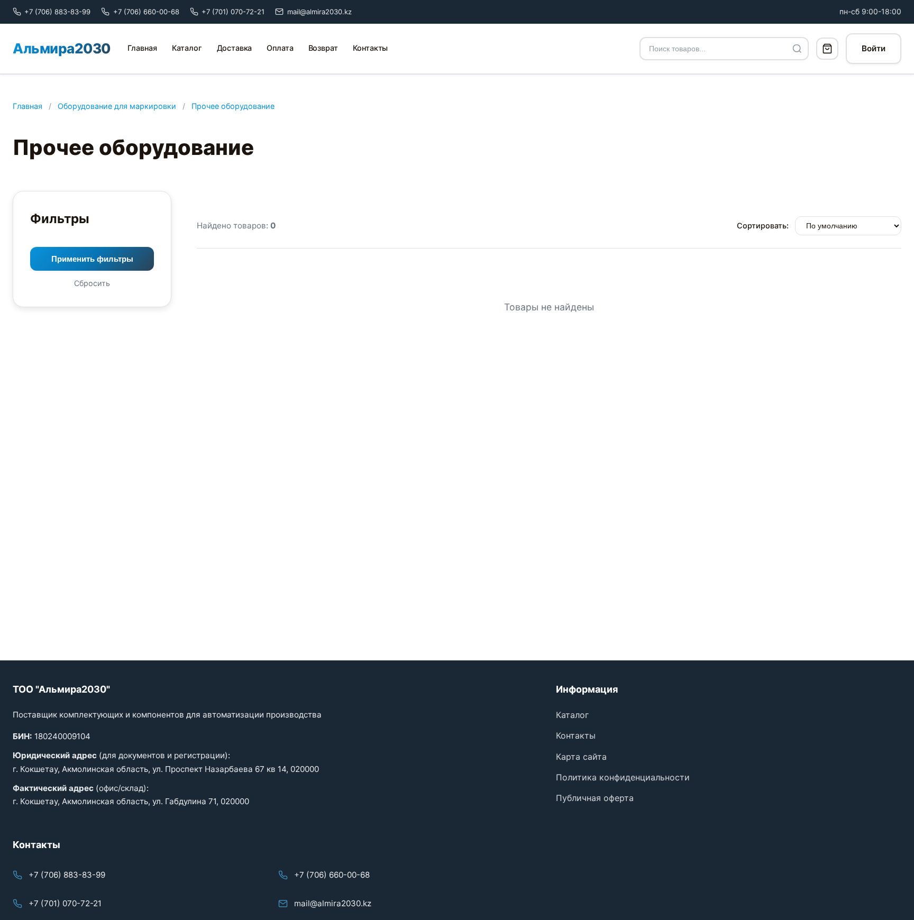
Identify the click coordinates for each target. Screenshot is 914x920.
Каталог (187, 47)
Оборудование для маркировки (117, 106)
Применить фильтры (92, 258)
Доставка (234, 47)
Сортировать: (763, 225)
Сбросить (92, 283)
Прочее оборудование (233, 106)
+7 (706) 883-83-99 (67, 875)
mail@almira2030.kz (332, 903)
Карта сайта (581, 756)
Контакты (370, 47)
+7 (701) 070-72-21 (65, 903)
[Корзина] (827, 49)
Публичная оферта (595, 798)
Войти (873, 48)
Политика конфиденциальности (623, 777)
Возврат (323, 47)
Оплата (280, 47)
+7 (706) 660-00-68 (332, 875)
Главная (142, 47)
